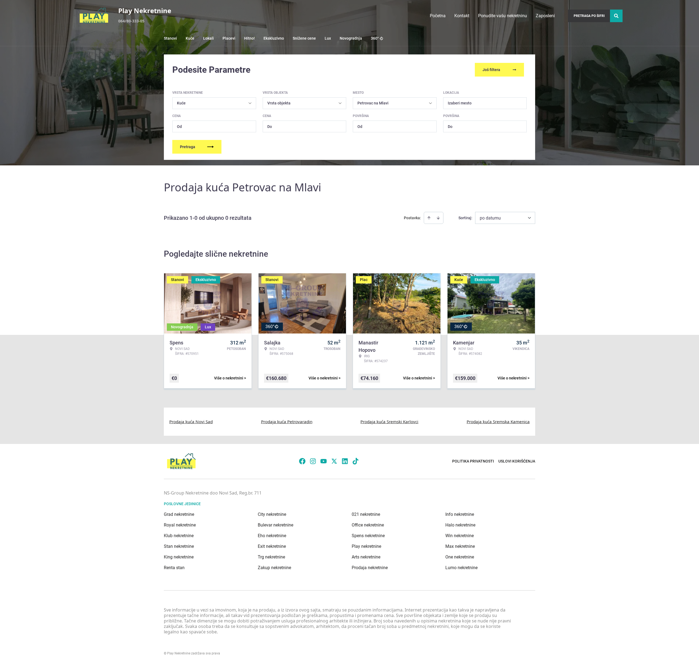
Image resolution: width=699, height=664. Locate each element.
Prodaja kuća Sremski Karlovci (389, 421)
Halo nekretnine (460, 525)
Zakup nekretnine (274, 567)
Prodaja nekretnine (370, 567)
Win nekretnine (459, 535)
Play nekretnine (366, 546)
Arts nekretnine (366, 557)
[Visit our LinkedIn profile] (345, 461)
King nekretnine (179, 557)
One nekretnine (459, 557)
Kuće (190, 38)
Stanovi (170, 38)
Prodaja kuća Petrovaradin (286, 421)
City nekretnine (272, 514)
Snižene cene (304, 38)
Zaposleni (545, 15)
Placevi (229, 38)
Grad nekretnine (179, 514)
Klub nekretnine (179, 535)
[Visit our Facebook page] (302, 461)
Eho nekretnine (272, 535)
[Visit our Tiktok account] (355, 461)
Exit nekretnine (272, 546)
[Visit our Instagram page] (313, 461)
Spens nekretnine (368, 535)
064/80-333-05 (131, 21)
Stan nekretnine (179, 546)
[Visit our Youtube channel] (323, 461)
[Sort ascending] (429, 218)
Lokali (208, 38)
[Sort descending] (438, 218)
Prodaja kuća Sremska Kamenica (498, 421)
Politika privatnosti (473, 461)
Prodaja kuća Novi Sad (191, 421)
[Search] (616, 16)
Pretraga (187, 147)
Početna (438, 15)
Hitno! (249, 38)
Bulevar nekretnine (275, 525)
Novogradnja (351, 38)
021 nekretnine (366, 514)
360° (375, 38)
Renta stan (174, 567)
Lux (328, 38)
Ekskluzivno (273, 38)
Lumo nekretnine (461, 567)
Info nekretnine (459, 514)
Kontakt (461, 15)
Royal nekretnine (180, 525)
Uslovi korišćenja (516, 461)
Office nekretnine (368, 525)
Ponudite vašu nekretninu (502, 15)
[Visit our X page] (334, 461)
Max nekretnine (460, 546)
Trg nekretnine (271, 557)
